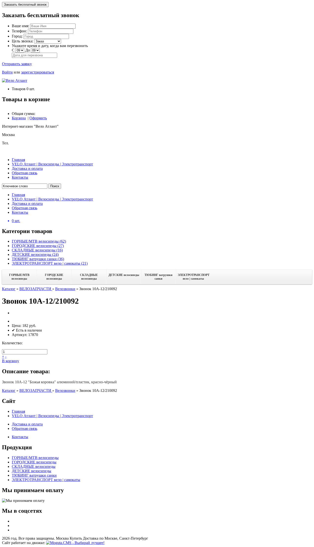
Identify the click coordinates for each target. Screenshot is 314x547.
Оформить (38, 118)
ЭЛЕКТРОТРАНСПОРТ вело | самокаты (193, 276)
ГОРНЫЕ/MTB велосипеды (19, 276)
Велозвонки (65, 289)
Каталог (8, 289)
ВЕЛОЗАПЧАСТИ (35, 289)
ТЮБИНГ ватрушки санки (158, 276)
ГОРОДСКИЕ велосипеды (54, 276)
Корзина (19, 118)
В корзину (10, 361)
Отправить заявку (17, 64)
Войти (7, 72)
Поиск (54, 186)
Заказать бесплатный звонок (25, 4)
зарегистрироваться (37, 72)
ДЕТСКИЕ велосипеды (123, 275)
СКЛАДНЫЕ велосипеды (89, 276)
